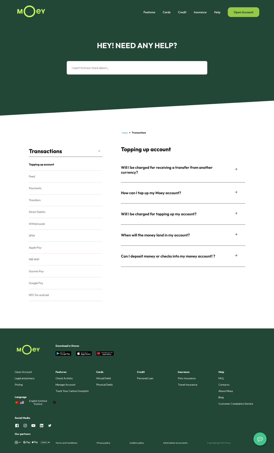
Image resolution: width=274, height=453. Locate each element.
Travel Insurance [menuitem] (187, 384)
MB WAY (34, 259)
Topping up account (41, 164)
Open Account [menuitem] (23, 371)
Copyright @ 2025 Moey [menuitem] (219, 442)
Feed (32, 176)
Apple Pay (35, 247)
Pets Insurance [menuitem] (187, 378)
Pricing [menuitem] (19, 384)
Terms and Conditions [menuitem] (67, 442)
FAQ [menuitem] (221, 378)
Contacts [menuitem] (223, 384)
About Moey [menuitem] (225, 391)
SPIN (32, 235)
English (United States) (38, 402)
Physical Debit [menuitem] (104, 384)
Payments (35, 188)
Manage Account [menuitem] (65, 384)
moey (125, 132)
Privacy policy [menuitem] (103, 442)
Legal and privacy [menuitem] (24, 378)
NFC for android (39, 295)
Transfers (34, 200)
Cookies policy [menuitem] (137, 442)
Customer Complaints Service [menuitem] (235, 403)
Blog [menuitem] (221, 397)
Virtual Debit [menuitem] (103, 378)
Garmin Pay (36, 271)
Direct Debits (37, 212)
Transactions (45, 151)
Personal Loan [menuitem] (145, 378)
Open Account (243, 12)
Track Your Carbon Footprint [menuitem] (72, 391)
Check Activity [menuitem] (64, 378)
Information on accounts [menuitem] (175, 442)
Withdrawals (37, 224)
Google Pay (36, 283)
